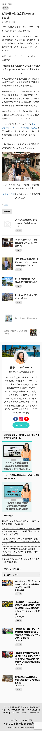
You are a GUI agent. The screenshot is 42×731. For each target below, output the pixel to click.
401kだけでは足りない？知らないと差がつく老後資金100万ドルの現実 (21, 522)
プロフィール (21, 425)
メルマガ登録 (8, 194)
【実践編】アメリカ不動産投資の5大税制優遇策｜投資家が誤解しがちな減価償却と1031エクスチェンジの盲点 (21, 531)
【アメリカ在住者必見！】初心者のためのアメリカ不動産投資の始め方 (26, 262)
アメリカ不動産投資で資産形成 (21, 723)
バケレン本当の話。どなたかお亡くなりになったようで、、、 (26, 223)
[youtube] (26, 419)
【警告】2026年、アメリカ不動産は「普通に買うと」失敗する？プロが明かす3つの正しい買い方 (21, 541)
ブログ (6, 204)
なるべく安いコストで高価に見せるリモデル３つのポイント (26, 242)
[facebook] (15, 419)
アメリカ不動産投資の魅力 (12, 707)
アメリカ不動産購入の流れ (16, 710)
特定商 (24, 713)
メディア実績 (15, 713)
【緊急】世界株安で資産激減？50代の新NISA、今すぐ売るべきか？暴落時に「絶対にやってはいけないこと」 (21, 551)
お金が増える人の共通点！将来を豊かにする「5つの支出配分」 (20, 560)
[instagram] (21, 419)
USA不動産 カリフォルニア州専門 (21, 720)
